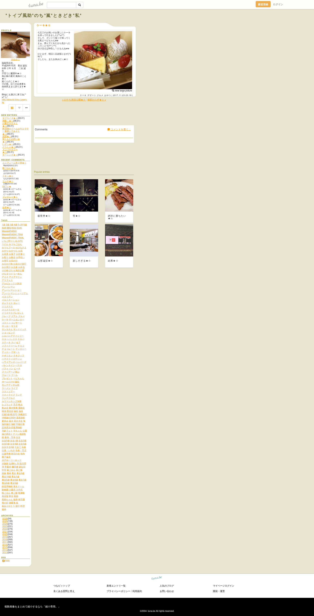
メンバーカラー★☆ (10, 150)
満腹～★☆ (7, 120)
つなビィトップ (61, 585)
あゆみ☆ (15, 59)
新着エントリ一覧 (116, 585)
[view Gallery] (12, 107)
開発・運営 (219, 591)
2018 (4, 539)
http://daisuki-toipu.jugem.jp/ (14, 100)
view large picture (123, 90)
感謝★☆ (6, 136)
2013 (4, 552)
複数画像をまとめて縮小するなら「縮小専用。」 (33, 606)
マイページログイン (223, 585)
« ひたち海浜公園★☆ (74, 99)
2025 (4, 520)
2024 (4, 523)
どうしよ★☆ (8, 146)
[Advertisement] (267, 23)
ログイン (278, 4)
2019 (4, 536)
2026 (4, 518)
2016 (4, 544)
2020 (4, 533)
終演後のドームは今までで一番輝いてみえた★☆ (15, 131)
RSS (7, 560)
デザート (91, 95)
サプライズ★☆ (10, 117)
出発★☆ (6, 207)
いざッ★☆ (7, 144)
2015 (4, 547)
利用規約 (137, 591)
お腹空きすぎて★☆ (10, 124)
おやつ (107, 95)
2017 (4, 541)
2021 (4, 531)
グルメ (100, 95)
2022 (4, 528)
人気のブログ (167, 585)
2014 (4, 549)
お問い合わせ (167, 591)
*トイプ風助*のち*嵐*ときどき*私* (43, 15)
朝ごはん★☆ (8, 167)
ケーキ (83, 95)
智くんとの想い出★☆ (11, 140)
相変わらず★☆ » (96, 99)
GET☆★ (6, 186)
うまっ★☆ (7, 175)
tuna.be (156, 578)
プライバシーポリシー (118, 591)
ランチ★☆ (7, 180)
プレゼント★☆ (10, 196)
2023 (4, 526)
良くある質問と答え (64, 591)
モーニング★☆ (10, 154)
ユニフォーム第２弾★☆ (14, 162)
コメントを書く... (120, 129)
